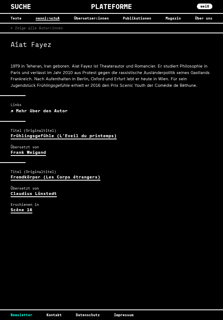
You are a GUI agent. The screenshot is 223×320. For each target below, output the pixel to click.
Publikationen (137, 18)
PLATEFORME (111, 6)
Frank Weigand (28, 152)
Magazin (173, 18)
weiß (204, 6)
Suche (21, 6)
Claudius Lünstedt (34, 193)
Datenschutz (88, 314)
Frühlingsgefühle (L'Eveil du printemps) (64, 136)
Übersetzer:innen (91, 18)
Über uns (203, 18)
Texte (16, 18)
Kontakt (54, 314)
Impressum (124, 314)
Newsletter (21, 314)
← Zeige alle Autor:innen (37, 27)
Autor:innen (48, 18)
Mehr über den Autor (40, 111)
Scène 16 (21, 210)
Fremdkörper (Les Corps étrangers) (55, 177)
